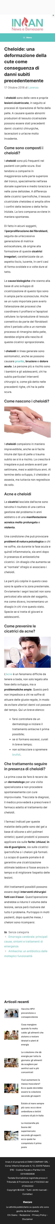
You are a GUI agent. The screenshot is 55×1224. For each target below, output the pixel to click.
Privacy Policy (39, 1215)
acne (9, 674)
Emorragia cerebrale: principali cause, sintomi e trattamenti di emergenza (26, 941)
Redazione (25, 1215)
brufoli (16, 754)
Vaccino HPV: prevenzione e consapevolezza (29, 1013)
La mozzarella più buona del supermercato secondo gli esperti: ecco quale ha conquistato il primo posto (31, 1135)
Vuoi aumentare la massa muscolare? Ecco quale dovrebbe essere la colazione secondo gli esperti (32, 1088)
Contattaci (27, 1194)
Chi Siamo (12, 1215)
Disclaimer (27, 1219)
